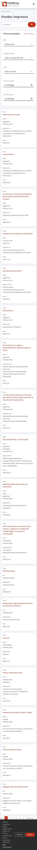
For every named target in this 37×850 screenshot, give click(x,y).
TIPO (5, 67)
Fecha (4, 140)
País (4, 575)
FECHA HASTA (8, 95)
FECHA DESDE (8, 81)
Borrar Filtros (29, 34)
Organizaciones (7, 284)
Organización (6, 128)
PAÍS (5, 40)
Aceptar (30, 835)
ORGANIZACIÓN (9, 54)
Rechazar (20, 835)
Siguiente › (30, 818)
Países (4, 119)
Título (4, 112)
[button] (34, 4)
